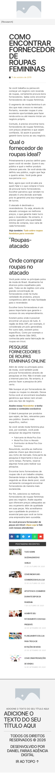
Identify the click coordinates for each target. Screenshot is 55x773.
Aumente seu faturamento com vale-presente (35, 619)
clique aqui (30, 525)
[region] (27, 758)
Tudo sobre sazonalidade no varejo (32, 557)
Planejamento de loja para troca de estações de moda (34, 641)
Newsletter (28, 405)
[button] (12, 536)
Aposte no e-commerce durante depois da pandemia (34, 596)
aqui (24, 178)
